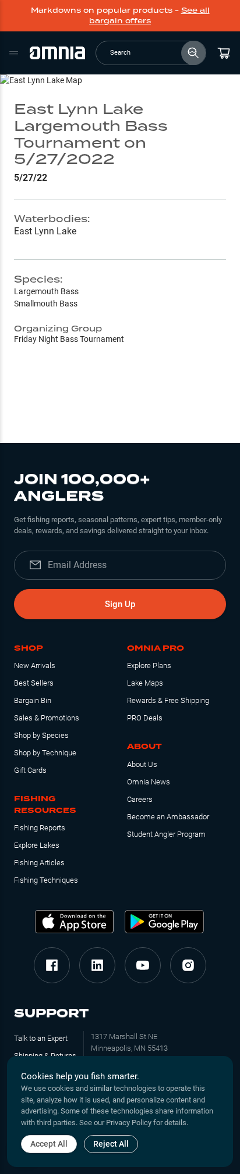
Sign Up (120, 604)
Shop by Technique (45, 752)
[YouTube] (143, 965)
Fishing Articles (39, 862)
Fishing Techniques (46, 880)
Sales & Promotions (46, 717)
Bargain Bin (32, 700)
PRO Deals (145, 717)
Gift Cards (30, 770)
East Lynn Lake (45, 231)
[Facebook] (52, 965)
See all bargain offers (149, 15)
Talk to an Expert (41, 1038)
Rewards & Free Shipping (168, 700)
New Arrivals (34, 665)
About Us (142, 764)
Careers (140, 799)
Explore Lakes (36, 845)
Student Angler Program (166, 834)
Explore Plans (149, 665)
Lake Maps (145, 683)
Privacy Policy (128, 1122)
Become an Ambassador (168, 816)
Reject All (111, 1143)
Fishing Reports (39, 827)
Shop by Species (41, 735)
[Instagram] (188, 965)
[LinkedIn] (97, 965)
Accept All (49, 1143)
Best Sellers (34, 683)
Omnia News (148, 781)
